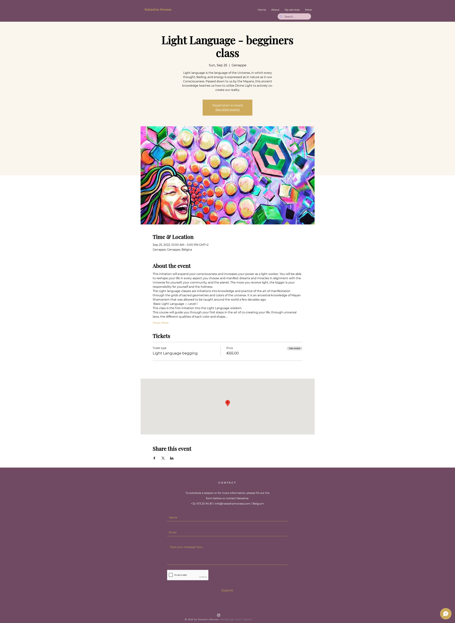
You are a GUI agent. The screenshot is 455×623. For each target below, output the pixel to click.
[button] (292, 9)
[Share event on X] (163, 458)
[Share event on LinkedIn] (171, 458)
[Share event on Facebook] (154, 458)
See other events (227, 109)
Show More (161, 323)
